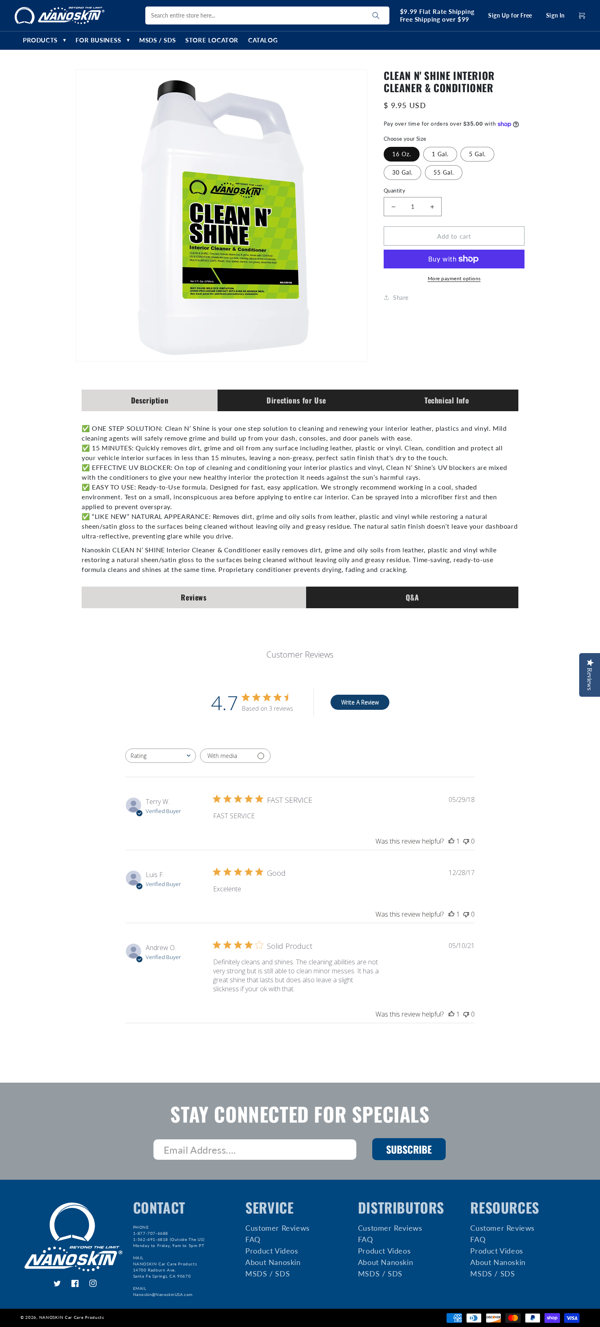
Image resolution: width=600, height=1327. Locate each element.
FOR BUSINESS (102, 40)
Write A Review (360, 702)
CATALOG (263, 40)
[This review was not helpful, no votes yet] (466, 841)
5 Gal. (477, 154)
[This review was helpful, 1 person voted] (451, 841)
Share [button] (401, 297)
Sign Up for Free (510, 15)
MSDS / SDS (157, 40)
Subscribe (409, 1149)
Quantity (394, 190)
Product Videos (271, 1250)
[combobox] (160, 756)
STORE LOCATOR (211, 40)
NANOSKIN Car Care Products (71, 1317)
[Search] (376, 15)
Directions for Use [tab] (296, 400)
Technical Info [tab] (446, 400)
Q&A (412, 597)
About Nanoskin (272, 1262)
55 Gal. (443, 172)
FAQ (252, 1239)
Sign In (555, 15)
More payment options (454, 278)
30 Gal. (402, 172)
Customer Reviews (277, 1228)
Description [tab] (150, 400)
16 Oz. (401, 154)
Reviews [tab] (194, 597)
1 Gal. (440, 154)
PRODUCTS (44, 40)
